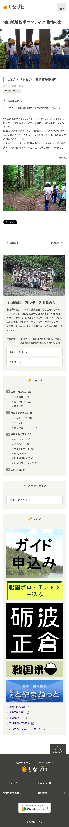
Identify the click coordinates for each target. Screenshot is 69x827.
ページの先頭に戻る (58, 750)
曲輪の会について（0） (23, 412)
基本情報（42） (22, 396)
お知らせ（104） (22, 444)
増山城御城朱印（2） (25, 458)
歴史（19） (20, 406)
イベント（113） (22, 439)
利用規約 (42, 792)
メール (17, 361)
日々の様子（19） (23, 401)
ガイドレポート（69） (25, 448)
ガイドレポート (12, 90)
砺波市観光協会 (17, 706)
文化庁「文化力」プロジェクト (25, 728)
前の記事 (14, 242)
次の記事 (54, 242)
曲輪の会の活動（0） (21, 434)
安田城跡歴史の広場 (19, 723)
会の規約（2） (21, 422)
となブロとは (44, 783)
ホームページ (20, 352)
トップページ (10, 783)
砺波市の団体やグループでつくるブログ (34, 762)
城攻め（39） (21, 453)
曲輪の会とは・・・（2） (26, 427)
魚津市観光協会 (17, 712)
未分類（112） (18, 469)
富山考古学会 (16, 717)
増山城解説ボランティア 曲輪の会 (32, 22)
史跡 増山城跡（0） (21, 391)
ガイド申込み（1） (23, 418)
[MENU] (61, 7)
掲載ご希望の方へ (12, 792)
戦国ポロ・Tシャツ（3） (26, 463)
